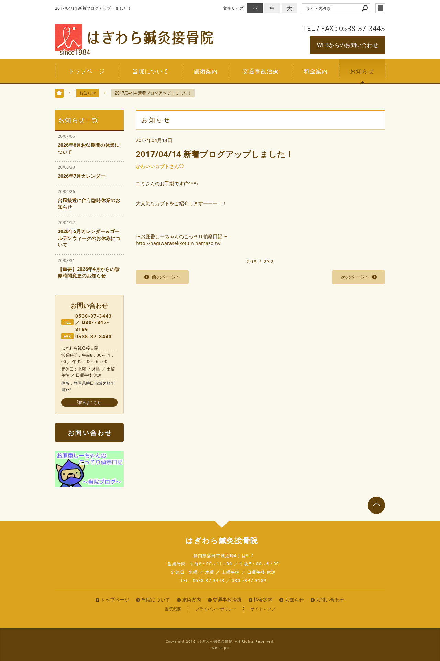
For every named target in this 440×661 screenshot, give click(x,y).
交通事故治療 (261, 71)
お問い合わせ (90, 432)
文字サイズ (233, 8)
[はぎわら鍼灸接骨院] (134, 52)
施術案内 (206, 71)
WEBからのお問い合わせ (347, 45)
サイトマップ (263, 609)
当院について (150, 71)
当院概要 (173, 609)
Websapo (220, 648)
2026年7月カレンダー (81, 176)
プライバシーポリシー (215, 609)
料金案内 (316, 71)
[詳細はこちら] (89, 402)
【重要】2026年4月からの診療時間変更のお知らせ (89, 272)
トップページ (87, 71)
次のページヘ (355, 277)
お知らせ (362, 71)
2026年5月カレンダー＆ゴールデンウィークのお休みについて (89, 238)
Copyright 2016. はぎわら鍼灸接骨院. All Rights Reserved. (220, 641)
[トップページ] (59, 93)
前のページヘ (166, 277)
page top (376, 505)
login (380, 8)
